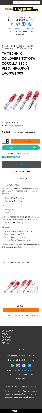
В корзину (26, 141)
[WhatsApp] (9, 157)
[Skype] (15, 157)
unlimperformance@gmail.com (24, 28)
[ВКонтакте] (3, 157)
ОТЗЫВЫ (5, 343)
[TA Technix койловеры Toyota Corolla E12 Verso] (21, 285)
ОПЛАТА (5, 334)
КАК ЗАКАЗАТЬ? (8, 331)
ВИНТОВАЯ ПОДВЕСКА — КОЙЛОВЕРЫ (20, 46)
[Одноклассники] (18, 157)
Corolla (28, 48)
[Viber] (6, 157)
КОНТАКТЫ (6, 340)
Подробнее (21, 310)
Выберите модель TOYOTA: (13, 48)
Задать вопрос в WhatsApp (20, 148)
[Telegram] (12, 157)
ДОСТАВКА (6, 337)
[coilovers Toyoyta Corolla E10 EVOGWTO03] (21, 100)
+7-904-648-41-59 (21, 20)
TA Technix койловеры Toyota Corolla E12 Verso (21, 315)
